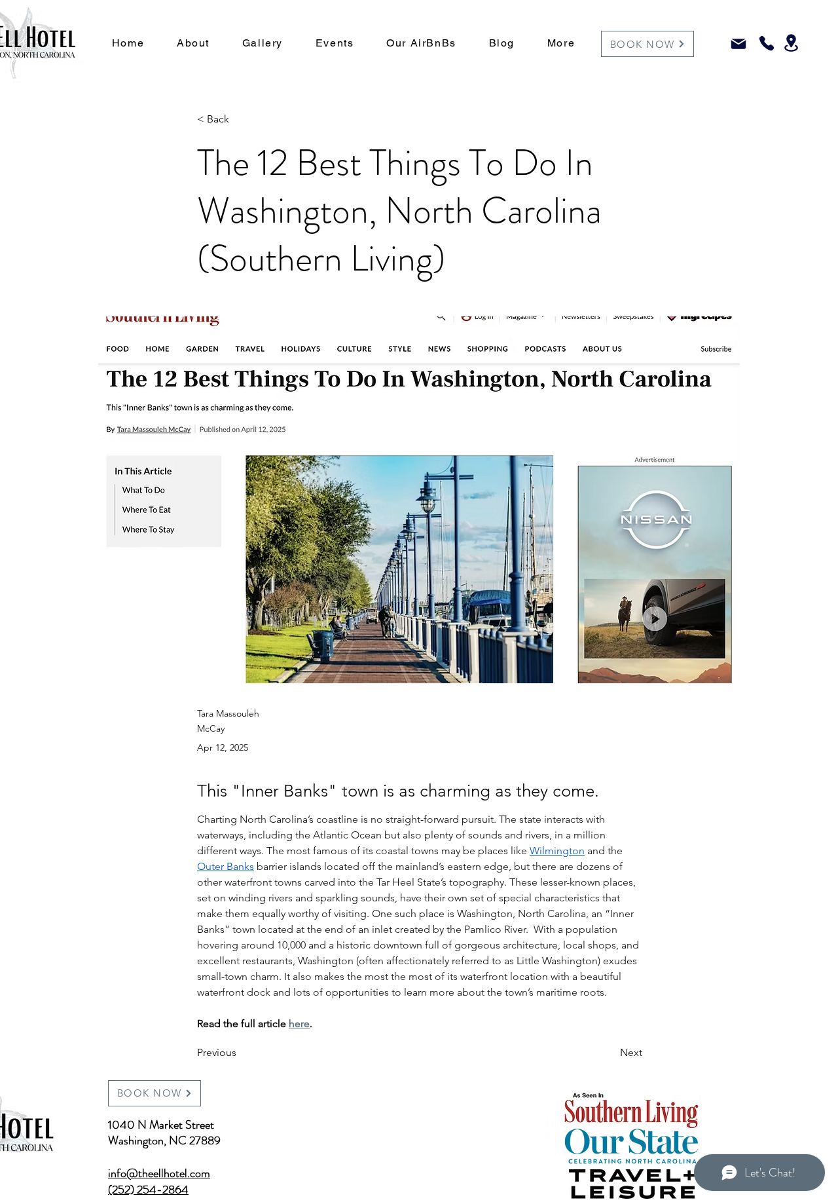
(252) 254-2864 (148, 1189)
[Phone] (766, 43)
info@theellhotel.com (159, 1173)
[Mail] (738, 44)
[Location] (791, 43)
